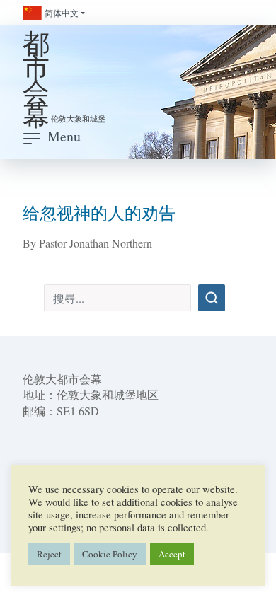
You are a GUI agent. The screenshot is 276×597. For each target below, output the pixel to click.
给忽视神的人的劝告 (99, 213)
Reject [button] (49, 553)
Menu (64, 136)
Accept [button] (172, 553)
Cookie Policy (109, 553)
